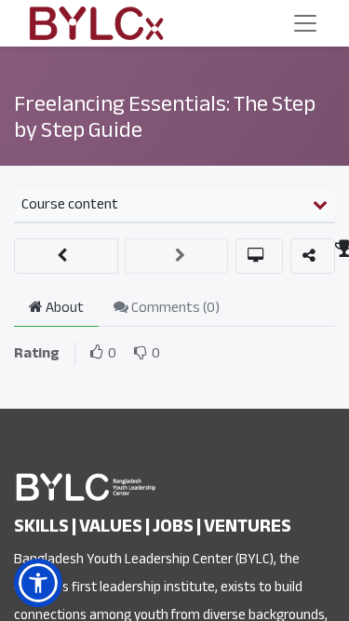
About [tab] (63, 307)
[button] (66, 256)
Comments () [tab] (174, 307)
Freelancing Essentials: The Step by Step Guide (164, 117)
